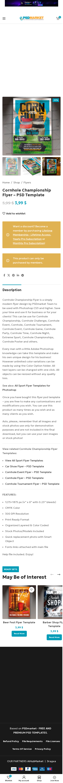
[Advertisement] (31, 62)
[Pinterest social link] (13, 275)
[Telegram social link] (22, 275)
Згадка (51, 761)
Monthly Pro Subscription (28, 243)
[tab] (11, 290)
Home (6, 182)
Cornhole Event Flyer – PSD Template (28, 472)
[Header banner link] (31, 3)
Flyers (27, 182)
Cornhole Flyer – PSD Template (24, 478)
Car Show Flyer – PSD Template (24, 466)
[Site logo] (31, 18)
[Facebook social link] (4, 275)
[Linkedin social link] (18, 275)
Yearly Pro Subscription (27, 238)
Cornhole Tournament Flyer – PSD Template (32, 483)
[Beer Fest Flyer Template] (19, 602)
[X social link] (8, 275)
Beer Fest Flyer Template (19, 622)
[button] (5, 126)
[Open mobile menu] (4, 18)
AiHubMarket (35, 761)
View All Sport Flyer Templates (24, 460)
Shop (16, 182)
